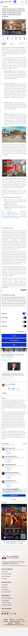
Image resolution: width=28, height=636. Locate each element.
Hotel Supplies (5, 600)
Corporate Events (6, 592)
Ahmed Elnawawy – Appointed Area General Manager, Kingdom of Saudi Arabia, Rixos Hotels (13, 374)
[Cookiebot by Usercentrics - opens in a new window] (20, 290)
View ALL (14, 499)
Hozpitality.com (11, 624)
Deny (14, 344)
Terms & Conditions (21, 541)
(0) (16, 39)
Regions (6, 619)
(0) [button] (3, 38)
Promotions (5, 6)
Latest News (5, 584)
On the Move (5, 589)
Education (10, 623)
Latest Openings (6, 576)
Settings (7, 541)
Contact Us (8, 543)
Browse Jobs (5, 571)
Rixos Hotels (8, 384)
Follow (8, 453)
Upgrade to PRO (14, 495)
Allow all (14, 336)
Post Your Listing (6, 602)
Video (23, 621)
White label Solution (15, 621)
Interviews (4, 587)
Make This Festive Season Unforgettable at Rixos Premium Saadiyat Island (13, 355)
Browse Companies (7, 574)
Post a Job (4, 578)
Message (4, 393)
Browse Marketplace (7, 598)
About (4, 541)
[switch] (24, 318)
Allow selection (14, 340)
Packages (5, 621)
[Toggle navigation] (26, 1)
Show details (20, 331)
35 (9, 388)
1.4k (13, 388)
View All (24, 443)
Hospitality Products (7, 605)
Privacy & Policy (13, 541)
